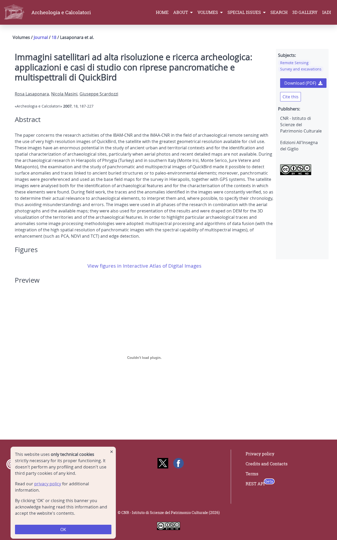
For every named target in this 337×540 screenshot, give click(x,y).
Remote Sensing (294, 62)
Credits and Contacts (267, 464)
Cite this (291, 97)
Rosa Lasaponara (32, 94)
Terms (252, 474)
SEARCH (279, 12)
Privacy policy (260, 454)
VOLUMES (208, 12)
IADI (326, 12)
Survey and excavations (300, 69)
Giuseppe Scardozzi (99, 94)
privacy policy (47, 484)
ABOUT (181, 12)
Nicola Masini (64, 94)
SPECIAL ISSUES (244, 12)
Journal (41, 37)
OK (63, 529)
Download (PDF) (300, 83)
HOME (162, 12)
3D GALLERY (305, 12)
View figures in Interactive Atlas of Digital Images (144, 265)
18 (54, 37)
